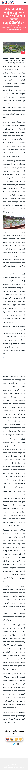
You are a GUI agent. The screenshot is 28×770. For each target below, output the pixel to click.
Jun (23, 52)
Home (8, 25)
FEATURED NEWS (15, 25)
